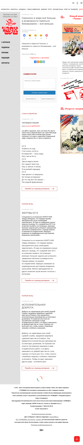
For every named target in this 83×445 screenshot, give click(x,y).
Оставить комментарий (39, 92)
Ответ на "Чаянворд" (71, 9)
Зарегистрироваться (48, 99)
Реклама (5, 53)
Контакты (5, 63)
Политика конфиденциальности (41, 425)
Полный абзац (58, 9)
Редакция (5, 58)
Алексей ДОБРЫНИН (31, 126)
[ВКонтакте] (35, 62)
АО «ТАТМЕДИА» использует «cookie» (28, 419)
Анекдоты (22, 9)
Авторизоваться (31, 99)
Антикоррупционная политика (41, 414)
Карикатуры (5, 9)
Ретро (50, 9)
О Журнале (6, 42)
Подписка (6, 47)
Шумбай (44, 9)
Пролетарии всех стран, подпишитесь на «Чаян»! (10, 15)
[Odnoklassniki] (77, 3)
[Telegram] (81, 3)
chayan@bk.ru (54, 417)
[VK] (73, 3)
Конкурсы (14, 9)
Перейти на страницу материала (37, 189)
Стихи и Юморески (33, 9)
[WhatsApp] (41, 62)
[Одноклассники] (38, 62)
